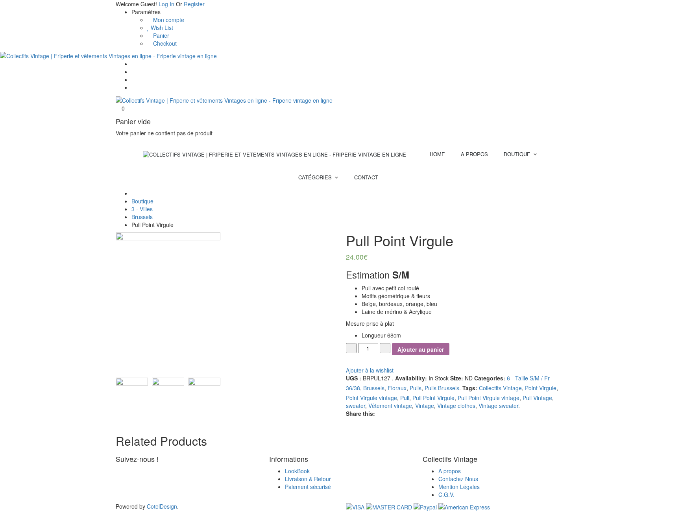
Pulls (415, 388)
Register (194, 4)
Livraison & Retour (308, 479)
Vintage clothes (456, 406)
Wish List (161, 27)
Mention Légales (459, 487)
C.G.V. (446, 494)
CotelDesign (162, 506)
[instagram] (130, 471)
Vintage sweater (498, 406)
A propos (449, 471)
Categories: (489, 378)
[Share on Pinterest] (385, 413)
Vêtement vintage (390, 406)
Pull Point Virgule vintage (488, 398)
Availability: (411, 378)
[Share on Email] (390, 413)
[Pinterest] (133, 79)
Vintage (424, 406)
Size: (456, 378)
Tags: (469, 388)
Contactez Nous (458, 479)
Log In (166, 4)
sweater (355, 406)
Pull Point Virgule (433, 398)
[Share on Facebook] (379, 413)
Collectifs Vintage (500, 388)
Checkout (164, 43)
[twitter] (125, 471)
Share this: (360, 413)
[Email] (133, 64)
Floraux (397, 388)
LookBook (297, 471)
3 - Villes (142, 209)
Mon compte (168, 20)
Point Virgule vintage (371, 398)
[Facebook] (133, 72)
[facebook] (119, 471)
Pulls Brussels (442, 388)
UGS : (353, 378)
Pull (404, 398)
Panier (160, 35)
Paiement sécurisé (308, 487)
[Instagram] (133, 87)
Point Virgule (540, 388)
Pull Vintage (537, 398)
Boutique (142, 201)
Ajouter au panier (420, 349)
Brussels (142, 217)
